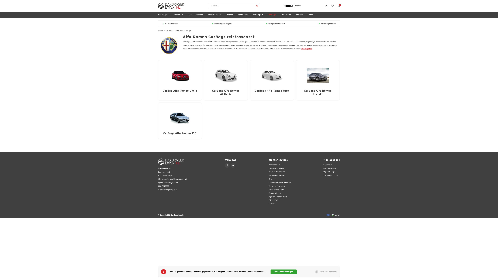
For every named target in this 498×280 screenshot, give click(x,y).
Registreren (327, 165)
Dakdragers (163, 14)
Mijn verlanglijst (329, 172)
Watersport (258, 14)
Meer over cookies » (328, 271)
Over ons (272, 179)
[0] (338, 6)
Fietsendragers (214, 14)
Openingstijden (274, 165)
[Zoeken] (257, 5)
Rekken (230, 14)
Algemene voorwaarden (278, 196)
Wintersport (243, 14)
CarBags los (306, 49)
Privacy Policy (274, 200)
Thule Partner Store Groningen (280, 182)
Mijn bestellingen (329, 168)
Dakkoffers (178, 14)
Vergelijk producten (330, 175)
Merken (299, 14)
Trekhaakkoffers (195, 14)
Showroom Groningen (277, 186)
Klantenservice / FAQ (277, 168)
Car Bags (272, 14)
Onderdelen (286, 14)
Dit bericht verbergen (283, 271)
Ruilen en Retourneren (277, 172)
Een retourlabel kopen (277, 175)
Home (160, 31)
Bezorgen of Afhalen (276, 189)
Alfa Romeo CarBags (183, 31)
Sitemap (272, 203)
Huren (310, 14)
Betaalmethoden (275, 193)
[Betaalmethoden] (327, 215)
